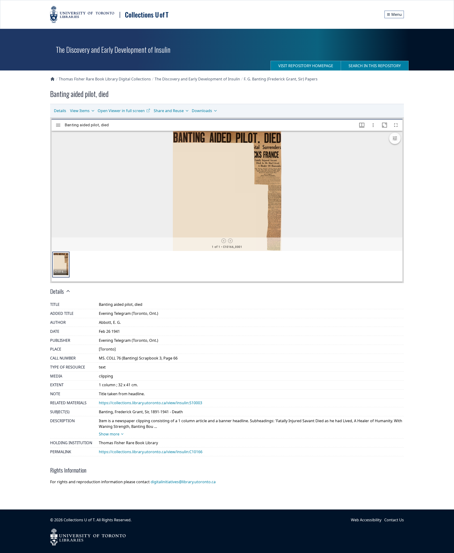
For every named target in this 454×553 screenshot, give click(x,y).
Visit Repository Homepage (305, 65)
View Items (80, 110)
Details (60, 110)
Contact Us (394, 519)
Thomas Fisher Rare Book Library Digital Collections (105, 79)
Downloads (202, 110)
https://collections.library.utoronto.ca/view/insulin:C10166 (150, 451)
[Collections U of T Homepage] (52, 79)
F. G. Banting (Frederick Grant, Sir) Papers (281, 79)
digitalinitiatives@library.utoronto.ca (183, 481)
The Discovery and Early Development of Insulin (197, 79)
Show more (109, 434)
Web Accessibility (366, 519)
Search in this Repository (375, 65)
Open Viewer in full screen (121, 110)
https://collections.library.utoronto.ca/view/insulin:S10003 (150, 402)
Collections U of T (79, 519)
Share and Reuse (169, 110)
